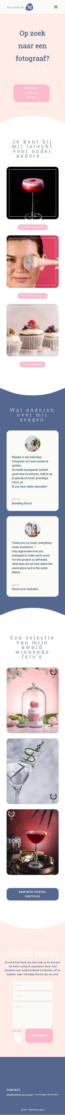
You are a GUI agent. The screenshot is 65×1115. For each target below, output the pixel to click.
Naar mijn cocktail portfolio (32, 894)
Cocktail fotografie (32, 227)
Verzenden (39, 1035)
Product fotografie (32, 295)
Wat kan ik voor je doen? (31, 93)
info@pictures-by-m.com (20, 1094)
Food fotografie (32, 364)
